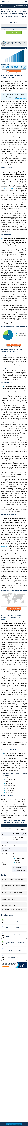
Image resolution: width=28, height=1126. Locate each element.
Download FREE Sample (15, 1124)
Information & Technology (7, 5)
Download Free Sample (14, 71)
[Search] (23, 2)
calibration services (7, 188)
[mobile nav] (26, 2)
